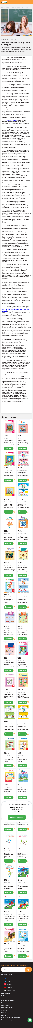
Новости (3, 1003)
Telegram (9, 981)
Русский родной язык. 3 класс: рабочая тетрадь (9, 632)
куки (16, 806)
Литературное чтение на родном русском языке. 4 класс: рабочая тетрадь (23, 442)
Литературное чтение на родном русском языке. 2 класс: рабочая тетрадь (9, 569)
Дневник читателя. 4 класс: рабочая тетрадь (9, 950)
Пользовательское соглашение (10, 1017)
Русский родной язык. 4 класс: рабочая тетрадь (9, 664)
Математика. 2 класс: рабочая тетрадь (8, 759)
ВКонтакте (10, 978)
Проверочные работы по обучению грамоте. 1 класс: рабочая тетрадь (23, 696)
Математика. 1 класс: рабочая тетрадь (8, 601)
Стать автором (5, 1005)
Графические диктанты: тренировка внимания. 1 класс (9, 791)
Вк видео (9, 984)
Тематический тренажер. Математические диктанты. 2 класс (23, 601)
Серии (3, 998)
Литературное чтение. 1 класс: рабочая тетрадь (9, 505)
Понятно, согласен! (16, 817)
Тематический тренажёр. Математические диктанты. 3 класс (23, 728)
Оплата (3, 1012)
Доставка (4, 1010)
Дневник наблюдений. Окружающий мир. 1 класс (9, 537)
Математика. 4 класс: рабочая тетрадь (22, 759)
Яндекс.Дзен (11, 990)
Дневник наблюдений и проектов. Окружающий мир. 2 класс (9, 886)
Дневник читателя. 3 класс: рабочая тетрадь (23, 886)
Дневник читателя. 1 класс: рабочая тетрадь (23, 918)
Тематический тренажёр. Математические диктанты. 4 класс (9, 728)
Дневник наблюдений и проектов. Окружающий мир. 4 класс (9, 855)
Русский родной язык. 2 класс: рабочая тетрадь (23, 569)
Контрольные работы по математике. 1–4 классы (23, 823)
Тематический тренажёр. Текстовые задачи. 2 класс (23, 506)
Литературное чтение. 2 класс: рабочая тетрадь (23, 664)
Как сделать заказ (7, 1007)
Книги (3, 995)
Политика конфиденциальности (11, 1020)
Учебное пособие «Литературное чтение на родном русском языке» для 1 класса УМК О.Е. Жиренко (9, 823)
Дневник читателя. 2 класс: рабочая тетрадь (9, 918)
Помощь (3, 1015)
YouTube (9, 987)
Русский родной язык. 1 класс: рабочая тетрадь (23, 632)
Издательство (5, 993)
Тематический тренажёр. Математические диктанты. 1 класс (23, 474)
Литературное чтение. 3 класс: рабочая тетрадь (9, 442)
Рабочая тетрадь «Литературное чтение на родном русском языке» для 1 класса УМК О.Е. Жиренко (23, 791)
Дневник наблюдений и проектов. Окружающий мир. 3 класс (23, 855)
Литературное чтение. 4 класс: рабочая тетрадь (9, 474)
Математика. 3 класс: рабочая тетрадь (8, 696)
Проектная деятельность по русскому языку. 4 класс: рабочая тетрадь (23, 950)
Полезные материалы (7, 1000)
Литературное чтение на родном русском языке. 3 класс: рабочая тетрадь (23, 537)
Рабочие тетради (12, 120)
